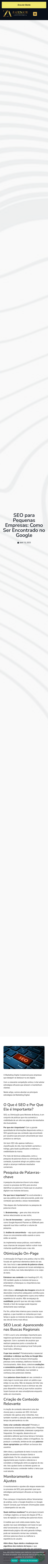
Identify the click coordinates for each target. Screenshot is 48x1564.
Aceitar (14, 1560)
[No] (44, 1557)
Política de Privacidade (29, 1560)
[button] (35, 14)
